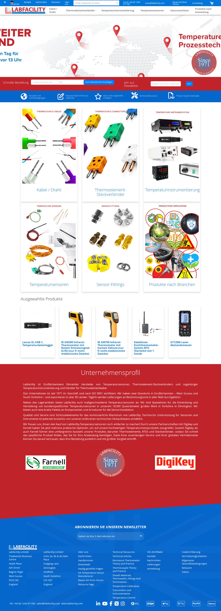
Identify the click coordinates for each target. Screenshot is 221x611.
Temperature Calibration (126, 586)
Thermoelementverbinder (80, 10)
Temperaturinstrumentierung (117, 10)
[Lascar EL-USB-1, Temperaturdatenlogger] (37, 323)
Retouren (187, 567)
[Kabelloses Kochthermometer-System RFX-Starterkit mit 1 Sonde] (148, 324)
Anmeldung (197, 3)
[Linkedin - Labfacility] (98, 603)
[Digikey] (175, 462)
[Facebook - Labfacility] (111, 603)
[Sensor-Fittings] (110, 240)
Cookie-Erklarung (191, 551)
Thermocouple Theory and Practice (124, 569)
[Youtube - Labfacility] (104, 603)
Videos (185, 571)
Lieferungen (153, 564)
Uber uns (67, 3)
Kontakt (27, 2)
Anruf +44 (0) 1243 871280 (131, 3)
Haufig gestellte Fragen (90, 568)
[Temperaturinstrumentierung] (172, 146)
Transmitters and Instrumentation (122, 592)
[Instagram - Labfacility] (123, 603)
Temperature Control (124, 597)
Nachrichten (41, 2)
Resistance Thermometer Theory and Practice (126, 562)
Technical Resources (124, 551)
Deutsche (15, 4)
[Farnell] (46, 462)
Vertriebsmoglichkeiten (194, 556)
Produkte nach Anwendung (203, 10)
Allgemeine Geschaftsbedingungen (194, 562)
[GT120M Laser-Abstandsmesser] (184, 324)
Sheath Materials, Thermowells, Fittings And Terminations (127, 578)
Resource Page (86, 584)
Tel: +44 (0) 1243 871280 (22, 603)
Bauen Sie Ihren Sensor (180, 3)
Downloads (84, 564)
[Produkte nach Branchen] (172, 240)
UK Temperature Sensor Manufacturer (91, 574)
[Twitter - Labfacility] (117, 603)
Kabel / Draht (53, 10)
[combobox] (96, 3)
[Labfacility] (25, 10)
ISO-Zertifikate (155, 551)
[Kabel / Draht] (49, 146)
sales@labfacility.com (155, 3)
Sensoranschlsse (179, 10)
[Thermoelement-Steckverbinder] (110, 146)
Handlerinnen (85, 560)
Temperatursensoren (152, 10)
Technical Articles (122, 556)
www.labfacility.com (72, 603)
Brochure (56, 2)
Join (189, 83)
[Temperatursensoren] (49, 240)
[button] (5, 2)
